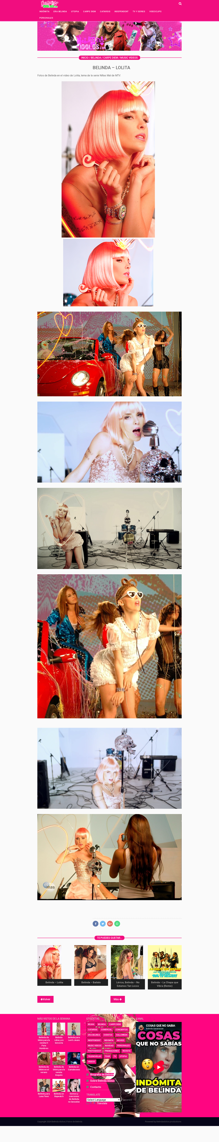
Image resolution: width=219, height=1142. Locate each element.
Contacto (95, 1087)
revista (127, 1051)
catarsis (92, 1030)
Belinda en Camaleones (74, 1068)
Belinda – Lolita (54, 982)
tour (107, 1056)
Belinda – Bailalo (91, 982)
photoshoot (94, 1051)
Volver (46, 999)
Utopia (75, 11)
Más (116, 999)
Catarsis (105, 11)
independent (94, 1040)
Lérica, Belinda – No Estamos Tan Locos (127, 984)
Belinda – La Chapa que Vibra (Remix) (164, 984)
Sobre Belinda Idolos (102, 1080)
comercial (106, 1030)
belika (91, 1024)
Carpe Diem (89, 11)
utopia (123, 1056)
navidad (109, 1046)
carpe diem (115, 1024)
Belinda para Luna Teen (44, 1095)
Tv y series (139, 11)
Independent (121, 11)
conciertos (122, 1030)
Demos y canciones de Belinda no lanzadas (74, 1098)
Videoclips (155, 11)
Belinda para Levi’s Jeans (74, 1038)
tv (115, 1056)
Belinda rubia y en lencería (58, 1040)
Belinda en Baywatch (59, 1095)
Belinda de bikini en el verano (44, 1069)
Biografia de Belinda (102, 1074)
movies (120, 1040)
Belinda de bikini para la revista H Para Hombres (44, 1042)
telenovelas (94, 1056)
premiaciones (112, 1051)
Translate (102, 1103)
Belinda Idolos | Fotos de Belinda (67, 1121)
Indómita (44, 11)
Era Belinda (60, 11)
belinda (102, 1024)
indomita (108, 1040)
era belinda (94, 1035)
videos (91, 1062)
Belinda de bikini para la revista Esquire (59, 1071)
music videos (94, 1046)
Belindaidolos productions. (169, 1121)
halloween (121, 1035)
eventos (108, 1035)
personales (123, 1046)
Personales (46, 18)
